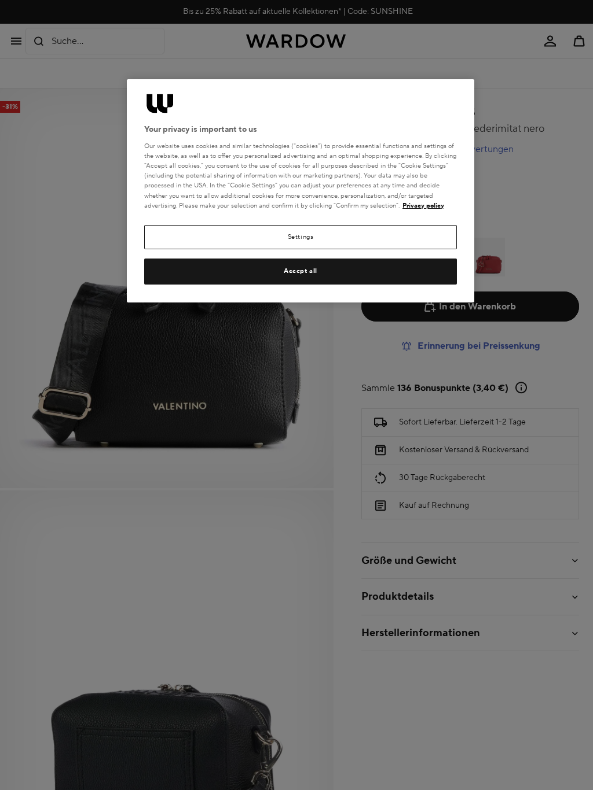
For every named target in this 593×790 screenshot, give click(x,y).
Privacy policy (423, 205)
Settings (301, 236)
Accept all (300, 271)
